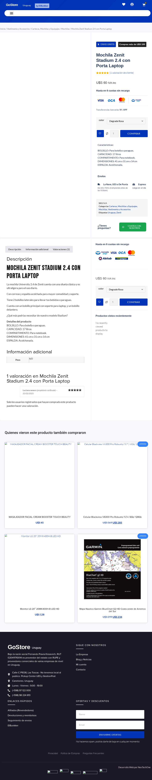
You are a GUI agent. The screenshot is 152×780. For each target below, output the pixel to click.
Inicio (2, 29)
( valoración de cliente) (122, 72)
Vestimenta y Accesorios (18, 29)
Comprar (134, 133)
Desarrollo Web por (128, 767)
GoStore (12, 5)
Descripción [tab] (14, 249)
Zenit (118, 212)
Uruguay (111, 212)
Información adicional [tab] (37, 249)
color (101, 120)
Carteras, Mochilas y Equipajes (45, 29)
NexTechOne (144, 767)
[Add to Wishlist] (100, 133)
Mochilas (65, 29)
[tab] (45, 322)
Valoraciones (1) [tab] (61, 249)
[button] (11, 13)
